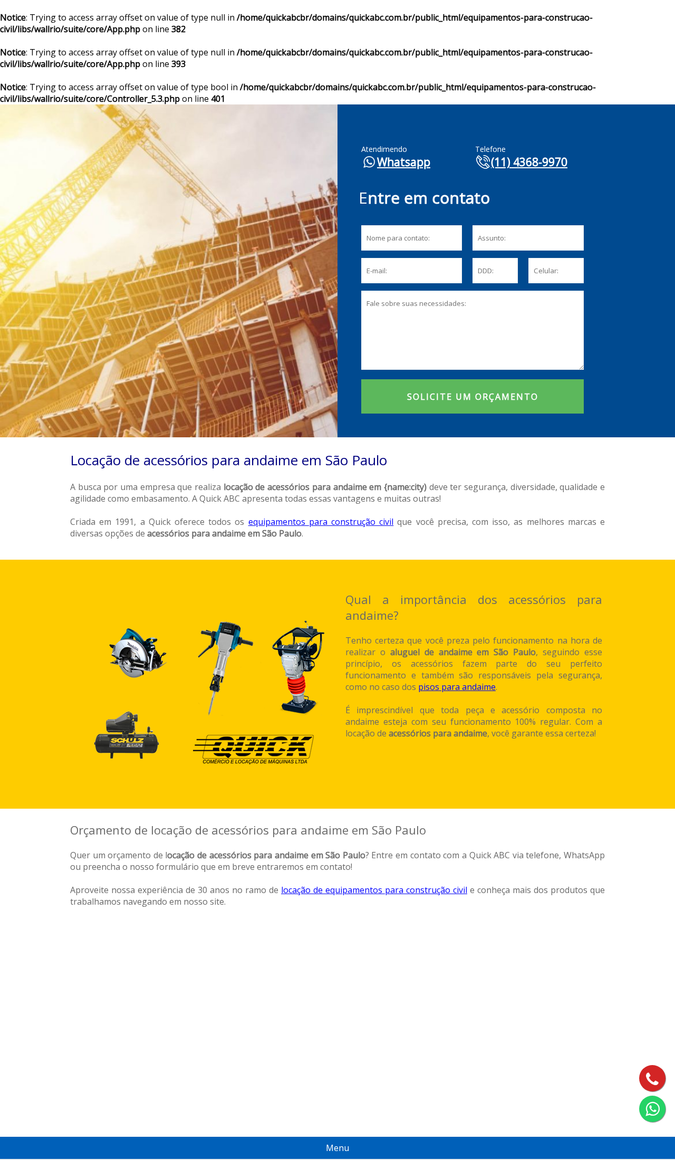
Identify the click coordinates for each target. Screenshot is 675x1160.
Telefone (490, 149)
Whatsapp (403, 162)
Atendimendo (384, 149)
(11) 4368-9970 (529, 162)
